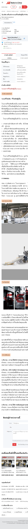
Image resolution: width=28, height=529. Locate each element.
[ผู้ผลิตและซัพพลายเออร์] (14, 2)
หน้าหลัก (3, 11)
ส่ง (14, 444)
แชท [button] (14, 22)
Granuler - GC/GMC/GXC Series (9, 489)
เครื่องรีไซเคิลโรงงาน (8, 508)
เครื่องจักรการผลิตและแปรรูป (12, 11)
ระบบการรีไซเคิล (7, 512)
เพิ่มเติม (3, 515)
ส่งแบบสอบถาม (8, 22)
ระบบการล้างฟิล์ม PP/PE (8, 492)
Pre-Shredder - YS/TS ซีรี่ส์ (8, 486)
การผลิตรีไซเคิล (18, 512)
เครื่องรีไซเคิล (23, 11)
